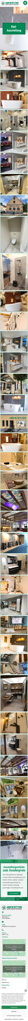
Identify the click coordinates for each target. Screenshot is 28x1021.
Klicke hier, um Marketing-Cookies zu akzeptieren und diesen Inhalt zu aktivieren (14, 947)
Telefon (4, 933)
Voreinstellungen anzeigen (14, 1015)
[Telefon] (3, 930)
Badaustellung (5, 985)
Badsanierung (5, 982)
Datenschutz (15, 1019)
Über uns (4, 980)
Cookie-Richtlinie (8, 1019)
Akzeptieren (14, 1007)
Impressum (21, 1019)
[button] (26, 990)
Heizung (4, 987)
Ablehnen (14, 1011)
